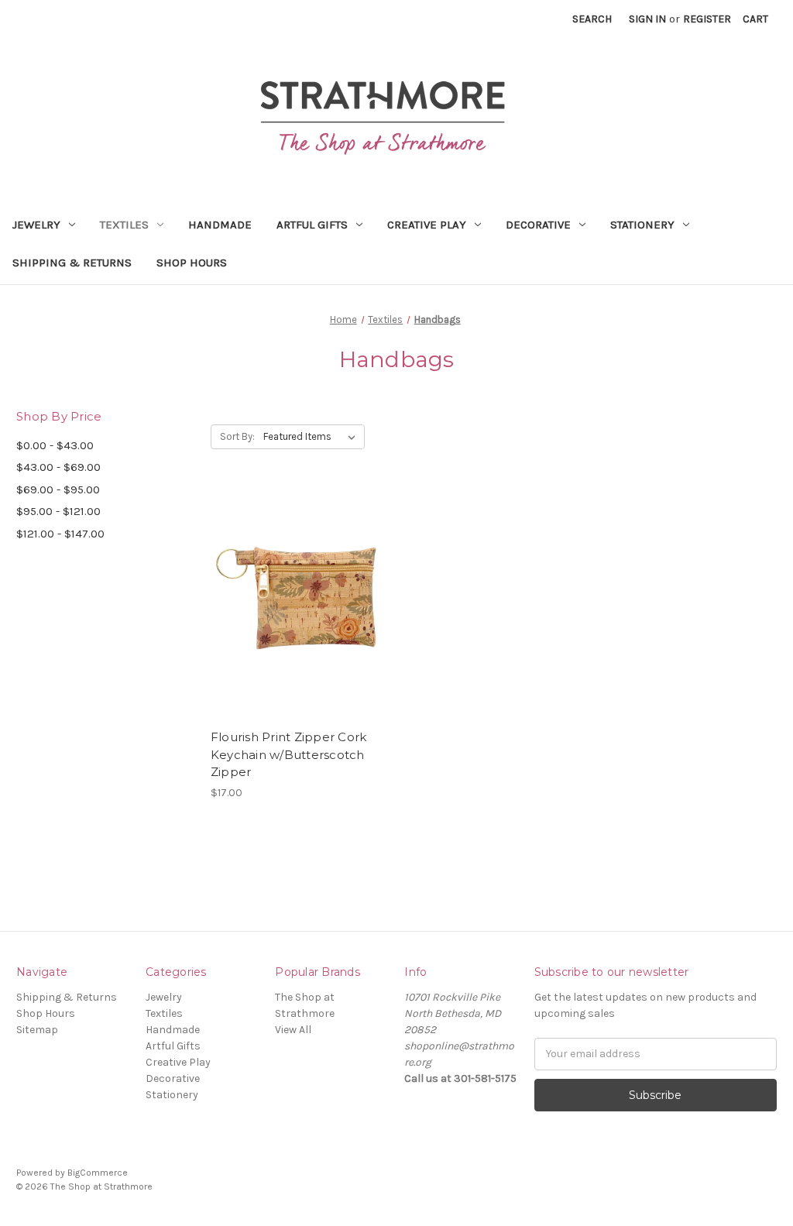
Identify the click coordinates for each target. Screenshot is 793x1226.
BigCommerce (97, 1172)
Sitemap (37, 1029)
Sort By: (237, 436)
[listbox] (312, 436)
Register (707, 19)
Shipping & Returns (72, 263)
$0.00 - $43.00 (55, 445)
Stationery (642, 225)
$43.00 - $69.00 (58, 467)
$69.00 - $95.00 (58, 489)
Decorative (538, 225)
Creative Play (426, 225)
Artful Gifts (312, 225)
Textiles (124, 225)
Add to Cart (299, 617)
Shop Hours (191, 263)
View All (293, 1029)
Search (592, 19)
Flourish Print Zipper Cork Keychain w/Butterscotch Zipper (289, 754)
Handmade (220, 225)
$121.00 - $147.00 (60, 534)
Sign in (647, 19)
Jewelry (36, 225)
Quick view (298, 590)
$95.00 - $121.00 (58, 511)
